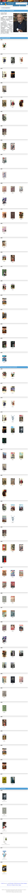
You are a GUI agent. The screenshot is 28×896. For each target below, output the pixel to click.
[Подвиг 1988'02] (4, 203)
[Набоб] (13, 346)
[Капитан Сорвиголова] (4, 754)
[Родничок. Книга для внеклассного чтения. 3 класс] (13, 288)
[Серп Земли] (4, 442)
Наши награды (24, 883)
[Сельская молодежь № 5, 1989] (21, 655)
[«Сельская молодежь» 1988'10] (13, 629)
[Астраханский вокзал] (13, 782)
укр (8, 883)
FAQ (15, 883)
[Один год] (4, 217)
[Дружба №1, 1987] (13, 616)
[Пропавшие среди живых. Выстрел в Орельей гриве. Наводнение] (4, 696)
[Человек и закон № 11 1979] (21, 421)
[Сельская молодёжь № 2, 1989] (13, 667)
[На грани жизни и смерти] (13, 106)
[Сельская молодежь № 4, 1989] (4, 667)
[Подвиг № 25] (4, 562)
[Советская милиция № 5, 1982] (21, 510)
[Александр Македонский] (4, 318)
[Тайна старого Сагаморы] (21, 62)
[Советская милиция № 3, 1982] (13, 521)
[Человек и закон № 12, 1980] (21, 458)
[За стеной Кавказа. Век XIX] (13, 218)
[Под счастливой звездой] (4, 62)
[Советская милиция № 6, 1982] (4, 521)
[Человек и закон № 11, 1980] (13, 458)
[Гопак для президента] (4, 828)
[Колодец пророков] (4, 347)
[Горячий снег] (4, 246)
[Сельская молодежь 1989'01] (13, 655)
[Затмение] (4, 601)
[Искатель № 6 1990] (4, 682)
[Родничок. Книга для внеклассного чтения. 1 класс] (4, 260)
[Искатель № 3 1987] (4, 616)
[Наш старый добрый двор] (4, 106)
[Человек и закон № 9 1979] (13, 432)
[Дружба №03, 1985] (13, 575)
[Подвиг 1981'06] (21, 106)
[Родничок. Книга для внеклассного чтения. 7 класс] (4, 289)
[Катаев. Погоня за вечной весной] (4, 856)
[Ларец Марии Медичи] (4, 177)
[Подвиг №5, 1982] (4, 120)
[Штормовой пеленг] (21, 432)
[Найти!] (26, 3)
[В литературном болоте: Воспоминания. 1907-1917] (6, 842)
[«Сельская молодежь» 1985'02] (4, 575)
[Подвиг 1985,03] (4, 134)
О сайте (2, 883)
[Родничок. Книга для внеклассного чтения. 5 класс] (4, 739)
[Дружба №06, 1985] (13, 587)
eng (5, 883)
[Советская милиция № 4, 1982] (13, 510)
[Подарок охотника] (4, 47)
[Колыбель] (4, 162)
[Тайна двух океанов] (4, 361)
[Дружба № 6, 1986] (13, 601)
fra (6, 883)
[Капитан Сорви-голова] (4, 332)
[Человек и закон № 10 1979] (13, 420)
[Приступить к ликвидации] (13, 149)
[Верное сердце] (4, 550)
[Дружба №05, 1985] (4, 587)
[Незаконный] (4, 871)
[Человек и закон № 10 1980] (4, 458)
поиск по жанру (16, 5)
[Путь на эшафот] (13, 261)
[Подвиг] (13, 77)
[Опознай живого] (4, 77)
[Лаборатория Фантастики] (5, 4)
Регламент (12, 883)
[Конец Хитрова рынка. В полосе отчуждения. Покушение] (4, 191)
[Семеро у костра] (4, 275)
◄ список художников (5, 7)
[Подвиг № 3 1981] (13, 484)
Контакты (18, 883)
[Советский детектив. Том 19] (13, 682)
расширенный (23, 5)
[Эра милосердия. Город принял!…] (21, 191)
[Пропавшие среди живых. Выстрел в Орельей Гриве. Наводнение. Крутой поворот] (21, 682)
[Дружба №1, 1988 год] (21, 630)
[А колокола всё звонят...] (4, 91)
